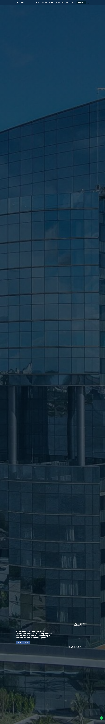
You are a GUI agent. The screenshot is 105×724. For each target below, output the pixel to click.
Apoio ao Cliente (59, 2)
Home (37, 2)
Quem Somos (44, 2)
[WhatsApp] (101, 718)
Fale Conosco (81, 2)
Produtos (51, 2)
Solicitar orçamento (23, 642)
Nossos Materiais (70, 2)
